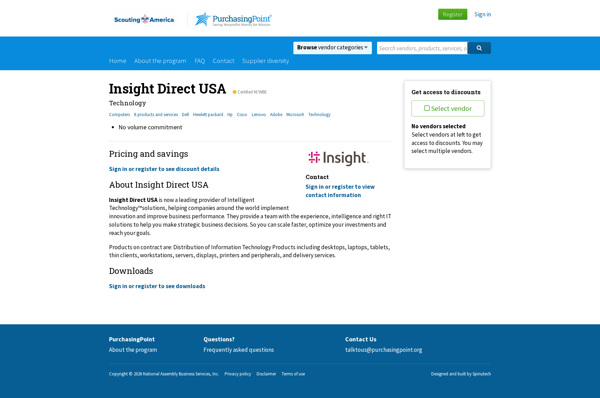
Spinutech (482, 374)
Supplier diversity (265, 60)
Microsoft (295, 114)
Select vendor (451, 108)
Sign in (482, 14)
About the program (160, 60)
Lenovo (259, 114)
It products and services (156, 114)
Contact (223, 60)
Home (117, 60)
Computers (119, 114)
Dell (185, 114)
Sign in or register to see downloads (157, 286)
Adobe (276, 114)
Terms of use (293, 374)
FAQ (199, 60)
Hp (230, 114)
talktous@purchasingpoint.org (383, 350)
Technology (319, 114)
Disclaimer (266, 374)
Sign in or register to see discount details (164, 169)
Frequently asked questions (238, 350)
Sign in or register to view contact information (340, 191)
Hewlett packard (208, 114)
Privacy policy (238, 374)
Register (452, 14)
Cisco (242, 114)
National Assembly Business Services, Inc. (181, 374)
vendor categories (330, 47)
